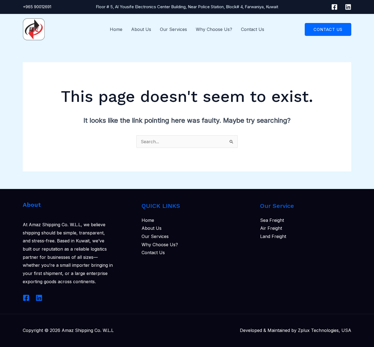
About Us (141, 29)
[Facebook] (334, 7)
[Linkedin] (348, 7)
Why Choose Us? (214, 29)
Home (116, 29)
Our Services (173, 29)
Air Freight (271, 228)
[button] (328, 29)
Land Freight (273, 236)
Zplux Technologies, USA (324, 330)
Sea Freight (272, 220)
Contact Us (252, 29)
